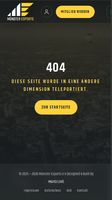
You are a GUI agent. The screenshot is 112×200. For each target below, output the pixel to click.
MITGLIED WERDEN (75, 12)
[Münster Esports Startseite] (20, 11)
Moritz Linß (56, 182)
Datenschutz (53, 190)
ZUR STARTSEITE (56, 107)
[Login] (46, 11)
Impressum (31, 190)
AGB (69, 190)
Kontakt (82, 190)
